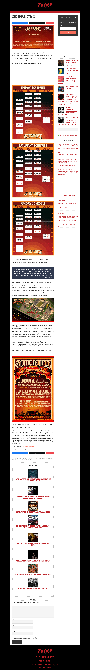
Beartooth (32, 455)
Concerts (18, 457)
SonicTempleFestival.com (17, 264)
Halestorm (43, 457)
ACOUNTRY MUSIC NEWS (68, 196)
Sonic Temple (17, 459)
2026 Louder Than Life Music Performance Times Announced (33, 512)
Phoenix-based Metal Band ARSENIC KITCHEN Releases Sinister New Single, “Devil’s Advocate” (33, 480)
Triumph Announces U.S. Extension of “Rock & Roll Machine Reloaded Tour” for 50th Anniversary (33, 497)
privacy (33, 665)
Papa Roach (46, 458)
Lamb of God (33, 458)
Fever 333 (27, 457)
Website (13, 631)
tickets (48, 660)
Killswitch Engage (26, 458)
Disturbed (22, 457)
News (42, 458)
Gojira (39, 457)
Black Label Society (39, 455)
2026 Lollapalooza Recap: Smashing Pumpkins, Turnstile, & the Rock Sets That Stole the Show (33, 527)
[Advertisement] (33, 74)
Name (13, 619)
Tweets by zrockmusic (62, 134)
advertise (48, 665)
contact (40, 665)
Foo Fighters (32, 457)
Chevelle (13, 457)
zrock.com (48, 668)
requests (56, 665)
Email (13, 625)
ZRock (45, 5)
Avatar (18, 455)
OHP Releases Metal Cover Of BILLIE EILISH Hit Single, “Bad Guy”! (33, 561)
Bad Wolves (22, 455)
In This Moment (49, 457)
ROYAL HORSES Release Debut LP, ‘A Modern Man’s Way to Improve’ (33, 575)
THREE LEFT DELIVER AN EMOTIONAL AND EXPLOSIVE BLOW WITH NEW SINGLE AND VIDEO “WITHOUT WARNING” (67, 161)
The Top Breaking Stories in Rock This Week (67, 157)
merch (41, 660)
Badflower (27, 455)
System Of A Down (23, 459)
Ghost (36, 457)
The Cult (29, 459)
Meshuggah (38, 458)
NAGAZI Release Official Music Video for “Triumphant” (33, 589)
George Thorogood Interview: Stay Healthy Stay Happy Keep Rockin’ (33, 544)
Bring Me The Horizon (48, 455)
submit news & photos (45, 656)
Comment (14, 605)
